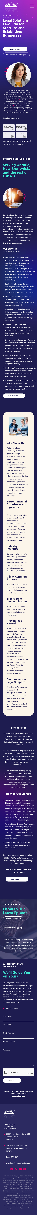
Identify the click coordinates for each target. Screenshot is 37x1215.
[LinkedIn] (12, 1169)
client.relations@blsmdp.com (18, 1163)
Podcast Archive (12, 919)
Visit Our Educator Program (16, 55)
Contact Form (16, 879)
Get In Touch (13, 396)
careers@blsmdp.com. (18, 1096)
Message (6, 1050)
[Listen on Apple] (21, 928)
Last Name (7, 1024)
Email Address (8, 1033)
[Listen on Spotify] (18, 927)
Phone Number (9, 1041)
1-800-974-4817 (12, 1008)
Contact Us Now (14, 49)
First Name (7, 1016)
